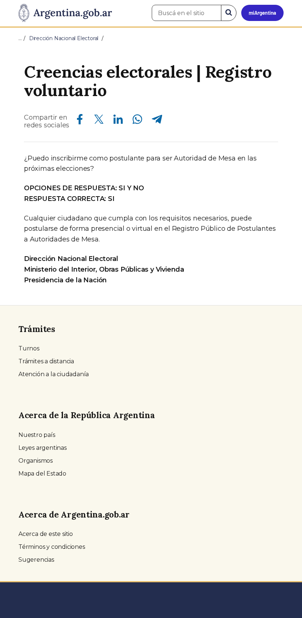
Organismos (35, 460)
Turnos (28, 348)
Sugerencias (36, 559)
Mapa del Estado (42, 473)
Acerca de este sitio (45, 533)
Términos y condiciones (51, 546)
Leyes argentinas (42, 447)
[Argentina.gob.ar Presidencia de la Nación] (65, 13)
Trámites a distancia (46, 361)
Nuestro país (36, 434)
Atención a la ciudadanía (53, 374)
